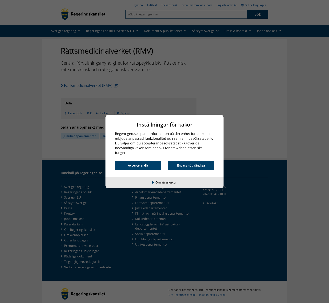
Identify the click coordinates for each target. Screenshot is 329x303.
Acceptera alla (138, 165)
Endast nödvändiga (191, 165)
